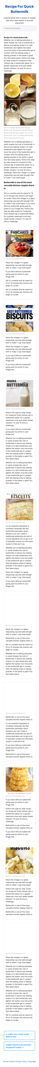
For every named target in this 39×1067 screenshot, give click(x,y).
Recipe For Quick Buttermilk (19, 9)
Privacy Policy (21, 1061)
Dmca (5, 1061)
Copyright (32, 1061)
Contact (11, 1061)
